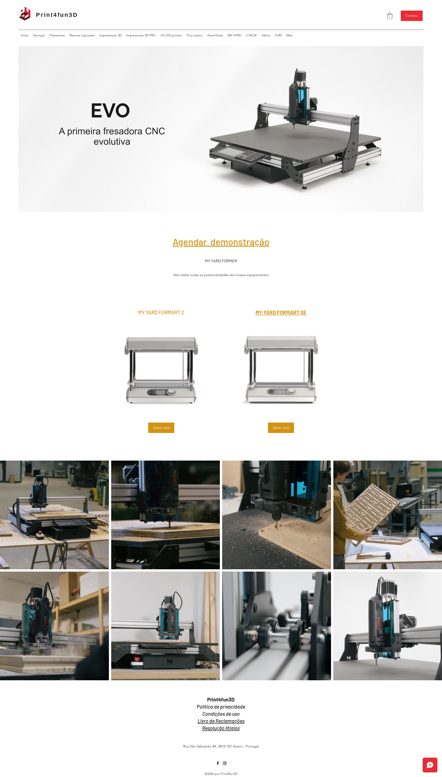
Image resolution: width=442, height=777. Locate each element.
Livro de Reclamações (221, 721)
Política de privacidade (221, 707)
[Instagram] (224, 763)
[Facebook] (217, 763)
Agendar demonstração (221, 241)
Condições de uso (221, 714)
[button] (390, 15)
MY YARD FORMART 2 (161, 312)
